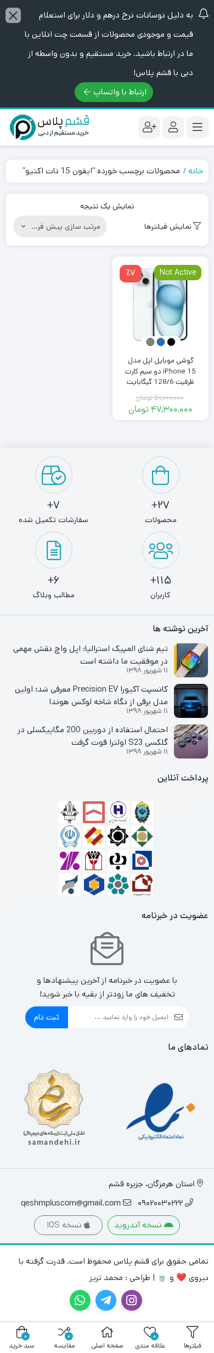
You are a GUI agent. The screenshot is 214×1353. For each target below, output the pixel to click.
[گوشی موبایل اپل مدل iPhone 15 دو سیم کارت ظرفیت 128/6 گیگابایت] (160, 304)
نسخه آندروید (139, 1225)
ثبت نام (46, 1017)
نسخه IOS (65, 1225)
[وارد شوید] (173, 127)
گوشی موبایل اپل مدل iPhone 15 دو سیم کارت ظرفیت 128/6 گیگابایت (160, 371)
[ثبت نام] (149, 127)
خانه (195, 171)
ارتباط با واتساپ (120, 92)
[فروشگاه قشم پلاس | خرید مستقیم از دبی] (49, 127)
